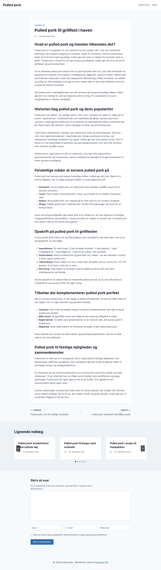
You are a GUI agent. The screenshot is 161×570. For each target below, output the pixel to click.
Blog (154, 5)
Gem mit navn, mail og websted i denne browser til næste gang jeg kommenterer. (70, 535)
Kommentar (37, 489)
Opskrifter (40, 25)
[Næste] (143, 448)
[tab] (75, 461)
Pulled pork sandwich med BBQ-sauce (111, 412)
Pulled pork (144, 5)
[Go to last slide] (18, 448)
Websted (104, 528)
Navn (35, 528)
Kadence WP (101, 562)
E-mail (70, 528)
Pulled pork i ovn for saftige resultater (50, 412)
